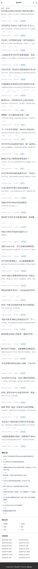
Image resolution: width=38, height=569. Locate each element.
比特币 (10, 413)
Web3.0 (10, 31)
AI (2, 428)
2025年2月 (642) (24, 549)
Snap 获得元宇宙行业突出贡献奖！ (15, 188)
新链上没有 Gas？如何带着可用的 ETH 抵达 (15, 486)
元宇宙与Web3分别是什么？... (10, 206)
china (3, 90)
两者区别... (4, 235)
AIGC (9, 17)
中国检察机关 (25, 90)
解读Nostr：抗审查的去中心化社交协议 (17, 100)
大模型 (3, 46)
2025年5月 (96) (6, 549)
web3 (3, 75)
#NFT (23, 124)
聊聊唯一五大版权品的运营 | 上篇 (15, 115)
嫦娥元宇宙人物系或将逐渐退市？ (15, 159)
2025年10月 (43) (7, 546)
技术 (5, 527)
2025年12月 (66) (7, 543)
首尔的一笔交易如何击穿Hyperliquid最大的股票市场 (18, 456)
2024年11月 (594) (24, 551)
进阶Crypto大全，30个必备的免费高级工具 (19, 246)
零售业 (14, 428)
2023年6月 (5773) (24, 557)
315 (22, 529)
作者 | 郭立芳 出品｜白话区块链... (11, 308)
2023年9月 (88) (6, 557)
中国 (18, 90)
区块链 (14, 91)
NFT (9, 355)
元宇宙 (3, 17)
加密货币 (7, 91)
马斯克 (10, 325)
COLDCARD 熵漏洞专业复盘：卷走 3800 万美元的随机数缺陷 (19, 498)
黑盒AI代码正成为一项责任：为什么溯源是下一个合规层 (19, 492)
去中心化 (4, 398)
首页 (2, 8)
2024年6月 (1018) (7, 554)
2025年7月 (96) (23, 546)
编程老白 (29, 567)
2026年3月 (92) (23, 540)
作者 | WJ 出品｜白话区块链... (10, 395)
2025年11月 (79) (24, 543)
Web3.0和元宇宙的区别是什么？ (14, 232)
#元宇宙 (23, 198)
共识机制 (17, 311)
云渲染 (17, 296)
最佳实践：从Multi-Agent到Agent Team (15, 475)
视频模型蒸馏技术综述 (9, 511)
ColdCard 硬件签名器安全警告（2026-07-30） (17, 480)
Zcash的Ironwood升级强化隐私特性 (13, 462)
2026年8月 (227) (7, 540)
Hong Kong (11, 90)
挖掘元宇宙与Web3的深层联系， (14, 202)
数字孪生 (4, 296)
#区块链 (23, 21)
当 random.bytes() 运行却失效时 (12, 505)
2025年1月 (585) (7, 551)
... (1, 220)
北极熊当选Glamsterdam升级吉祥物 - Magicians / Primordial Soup (19, 468)
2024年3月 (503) (24, 554)
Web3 (3, 135)
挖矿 (22, 527)
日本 (15, 75)
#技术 (22, 110)
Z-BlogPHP (17, 567)
